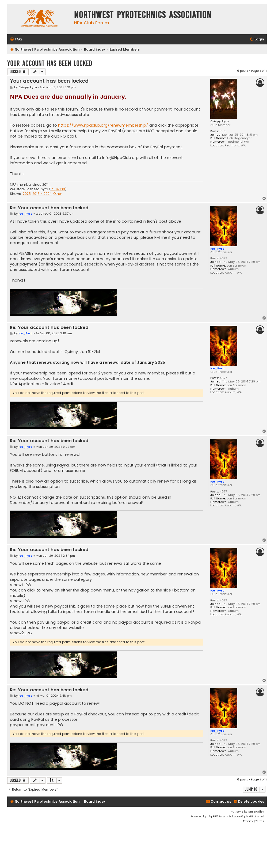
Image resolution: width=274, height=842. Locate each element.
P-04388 (58, 189)
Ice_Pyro (217, 248)
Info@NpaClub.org (120, 157)
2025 (27, 194)
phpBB (211, 816)
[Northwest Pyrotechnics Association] (39, 19)
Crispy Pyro (219, 121)
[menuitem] (16, 39)
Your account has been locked (49, 63)
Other (57, 194)
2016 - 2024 (42, 194)
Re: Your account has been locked (49, 208)
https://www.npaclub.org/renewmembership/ (103, 125)
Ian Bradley (256, 812)
